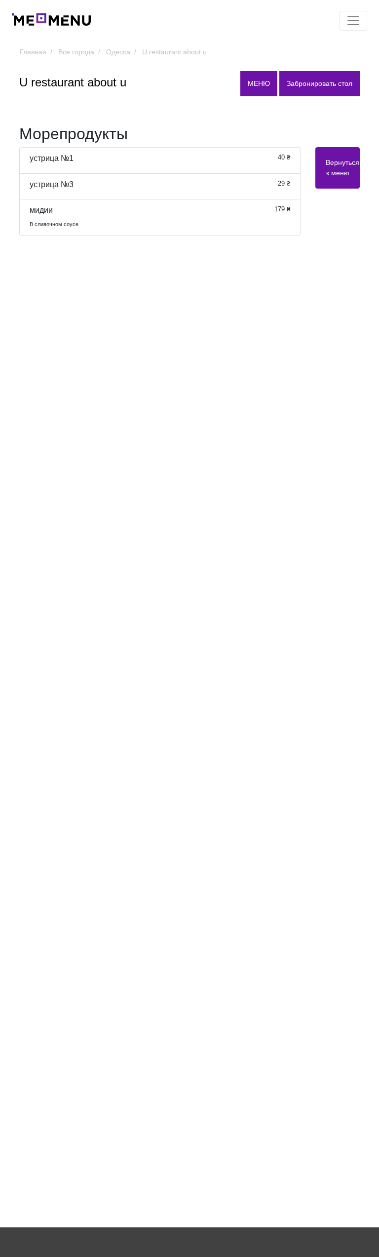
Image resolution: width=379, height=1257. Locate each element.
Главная (33, 52)
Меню (259, 83)
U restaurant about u (174, 52)
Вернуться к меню (342, 167)
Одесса (118, 52)
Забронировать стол (319, 83)
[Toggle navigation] (353, 21)
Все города (76, 52)
